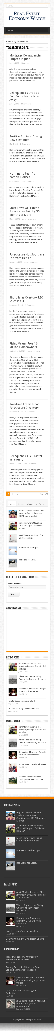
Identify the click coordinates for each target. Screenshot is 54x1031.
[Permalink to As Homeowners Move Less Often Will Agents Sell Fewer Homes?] (13, 526)
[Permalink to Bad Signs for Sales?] (13, 563)
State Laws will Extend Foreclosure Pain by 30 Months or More (24, 211)
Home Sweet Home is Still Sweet (32, 764)
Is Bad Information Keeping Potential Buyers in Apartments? (30, 1004)
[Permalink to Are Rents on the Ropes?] (13, 551)
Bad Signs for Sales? (27, 560)
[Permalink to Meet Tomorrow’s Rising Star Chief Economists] (13, 538)
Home (8, 41)
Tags (41, 504)
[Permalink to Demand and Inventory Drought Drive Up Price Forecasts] (13, 692)
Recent (21, 504)
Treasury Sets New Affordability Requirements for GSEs (22, 958)
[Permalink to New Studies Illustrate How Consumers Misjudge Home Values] (10, 980)
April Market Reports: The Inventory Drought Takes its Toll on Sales (32, 666)
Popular (12, 504)
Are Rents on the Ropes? (29, 547)
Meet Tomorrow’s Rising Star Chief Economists (29, 839)
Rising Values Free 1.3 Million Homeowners (23, 345)
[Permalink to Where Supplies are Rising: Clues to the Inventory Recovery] (13, 679)
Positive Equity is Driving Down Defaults (25, 138)
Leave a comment (27, 181)
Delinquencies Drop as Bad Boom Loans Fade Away (24, 96)
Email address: (15, 583)
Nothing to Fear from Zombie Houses (23, 175)
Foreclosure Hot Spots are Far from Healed (26, 256)
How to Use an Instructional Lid (21, 701)
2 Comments (26, 104)
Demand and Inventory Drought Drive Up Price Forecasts (28, 921)
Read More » (29, 81)
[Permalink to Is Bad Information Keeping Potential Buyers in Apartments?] (10, 1004)
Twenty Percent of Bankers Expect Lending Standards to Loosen (23, 968)
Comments (32, 504)
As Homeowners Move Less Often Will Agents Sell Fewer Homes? (31, 525)
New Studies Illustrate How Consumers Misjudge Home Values (30, 980)
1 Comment (25, 63)
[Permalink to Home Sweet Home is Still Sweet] (13, 767)
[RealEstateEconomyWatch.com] (27, 19)
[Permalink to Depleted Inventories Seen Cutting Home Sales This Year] (13, 780)
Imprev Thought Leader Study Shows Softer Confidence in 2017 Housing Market (31, 513)
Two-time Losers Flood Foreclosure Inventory (24, 406)
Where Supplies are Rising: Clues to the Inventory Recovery (30, 908)
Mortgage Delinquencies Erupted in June (25, 57)
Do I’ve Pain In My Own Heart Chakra (23, 708)
